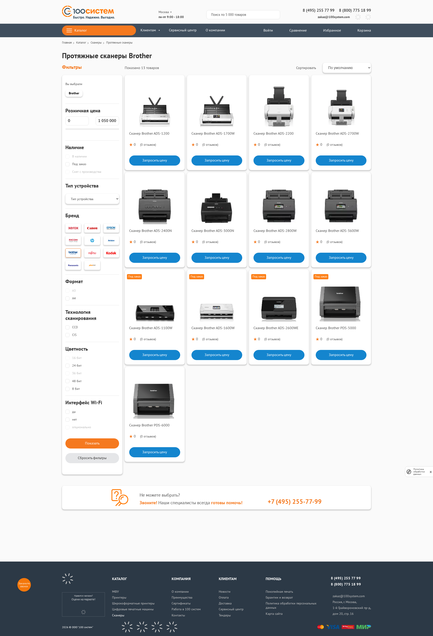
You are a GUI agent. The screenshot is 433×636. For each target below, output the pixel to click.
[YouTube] (142, 627)
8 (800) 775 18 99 (355, 10)
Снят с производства (86, 172)
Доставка (225, 603)
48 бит (77, 381)
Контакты (178, 615)
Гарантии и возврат (279, 597)
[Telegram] (358, 17)
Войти (268, 30)
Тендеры (225, 615)
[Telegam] (157, 627)
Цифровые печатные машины (133, 609)
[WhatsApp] (368, 17)
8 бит (76, 389)
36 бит (77, 373)
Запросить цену (154, 160)
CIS (74, 335)
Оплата (224, 597)
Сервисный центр (183, 30)
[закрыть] (431, 471)
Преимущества (182, 597)
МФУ (115, 592)
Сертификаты (181, 603)
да (74, 412)
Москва (164, 12)
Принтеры (119, 597)
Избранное (332, 30)
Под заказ (79, 164)
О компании (215, 30)
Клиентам (148, 30)
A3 (74, 291)
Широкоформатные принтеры (133, 603)
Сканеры (118, 615)
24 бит (77, 366)
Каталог (80, 30)
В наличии (79, 156)
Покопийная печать (279, 592)
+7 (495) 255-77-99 (295, 502)
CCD (75, 327)
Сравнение (298, 30)
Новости (224, 592)
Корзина (364, 30)
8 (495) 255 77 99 (318, 10)
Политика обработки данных (419, 471)
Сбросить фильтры (92, 458)
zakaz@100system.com (334, 17)
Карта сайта (274, 614)
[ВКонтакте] (127, 627)
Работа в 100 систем (186, 609)
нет (74, 419)
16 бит (77, 358)
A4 (74, 298)
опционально (81, 427)
